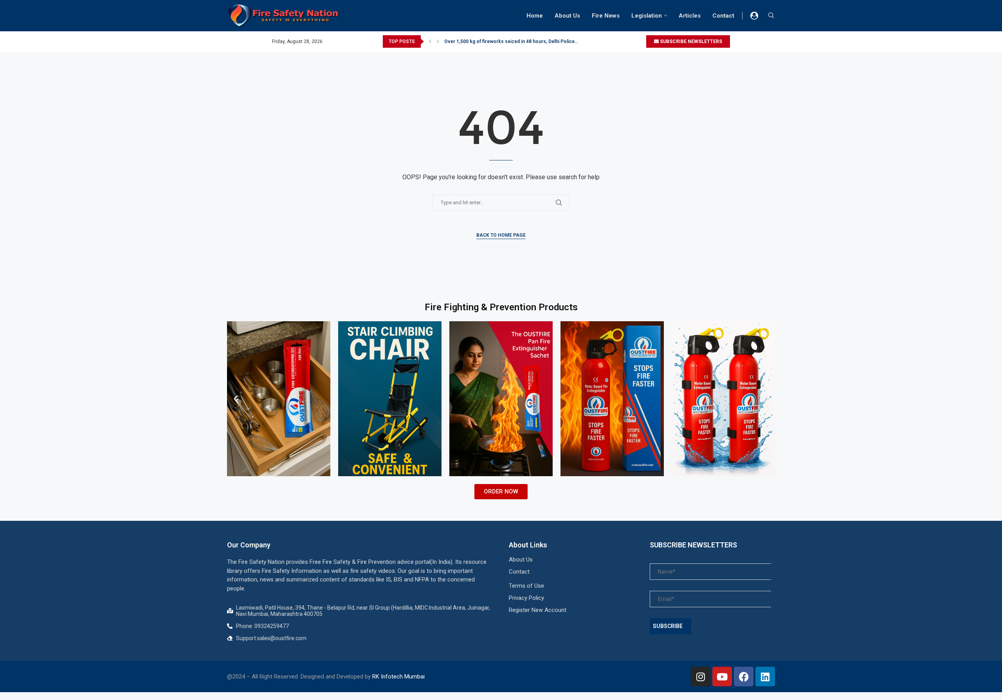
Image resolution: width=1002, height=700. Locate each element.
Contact (723, 15)
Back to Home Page (501, 235)
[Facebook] (743, 676)
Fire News (606, 15)
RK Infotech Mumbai (398, 676)
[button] (430, 41)
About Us (567, 15)
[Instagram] (700, 676)
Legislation (646, 15)
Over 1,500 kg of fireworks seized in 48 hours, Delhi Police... (511, 41)
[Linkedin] (765, 676)
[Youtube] (722, 676)
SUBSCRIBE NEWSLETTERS (690, 41)
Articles (690, 15)
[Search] (771, 16)
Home (534, 15)
